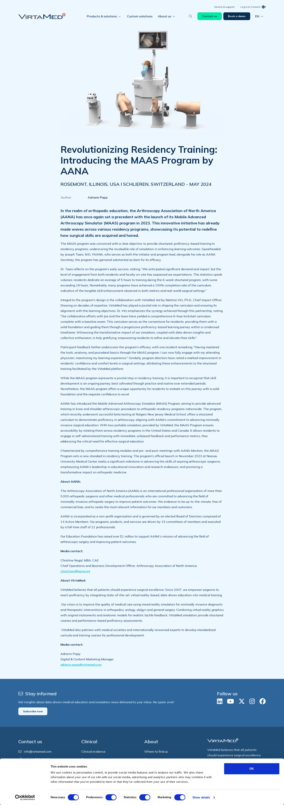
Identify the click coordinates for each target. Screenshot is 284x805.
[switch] (110, 797)
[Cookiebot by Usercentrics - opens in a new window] (25, 797)
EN (257, 16)
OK (251, 768)
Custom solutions (139, 16)
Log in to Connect (250, 6)
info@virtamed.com (37, 751)
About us (164, 16)
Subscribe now (33, 711)
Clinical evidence (93, 751)
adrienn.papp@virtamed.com (81, 665)
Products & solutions (102, 16)
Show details (201, 797)
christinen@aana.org (75, 571)
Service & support (224, 6)
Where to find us (156, 751)
